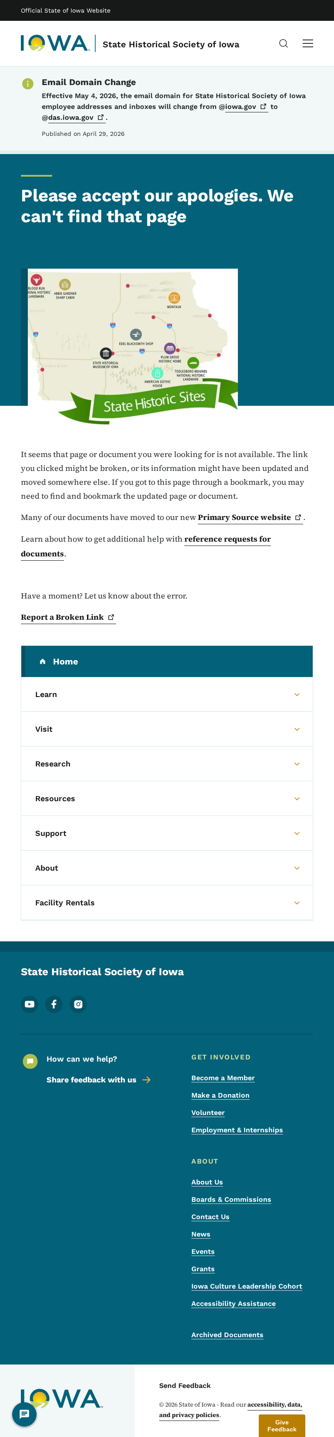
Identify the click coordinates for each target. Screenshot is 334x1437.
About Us (207, 1182)
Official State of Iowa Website (65, 10)
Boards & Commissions (231, 1199)
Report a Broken (62, 617)
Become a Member (223, 1078)
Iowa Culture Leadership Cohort (246, 1286)
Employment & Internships (237, 1130)
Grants (203, 1269)
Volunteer (208, 1112)
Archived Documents (227, 1335)
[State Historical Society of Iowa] (55, 43)
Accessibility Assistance (233, 1303)
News (200, 1234)
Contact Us (210, 1217)
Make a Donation (220, 1095)
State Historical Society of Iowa (171, 44)
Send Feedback (185, 1385)
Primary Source (244, 517)
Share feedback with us (92, 1079)
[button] (282, 1425)
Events (203, 1251)
